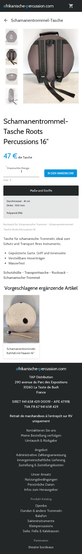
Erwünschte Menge (17, 167)
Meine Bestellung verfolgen (41, 435)
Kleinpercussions (41, 526)
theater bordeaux (41, 547)
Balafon (41, 516)
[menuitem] (11, 37)
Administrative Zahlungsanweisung (41, 455)
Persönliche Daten (41, 485)
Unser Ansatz (41, 474)
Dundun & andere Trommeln (41, 511)
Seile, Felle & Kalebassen (41, 531)
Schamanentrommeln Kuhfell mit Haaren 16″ (21, 351)
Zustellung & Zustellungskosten (41, 465)
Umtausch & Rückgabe (41, 441)
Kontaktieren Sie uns (41, 430)
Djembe (41, 506)
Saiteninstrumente (41, 521)
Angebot (41, 450)
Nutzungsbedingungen (41, 479)
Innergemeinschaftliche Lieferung (41, 460)
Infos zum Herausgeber (41, 490)
